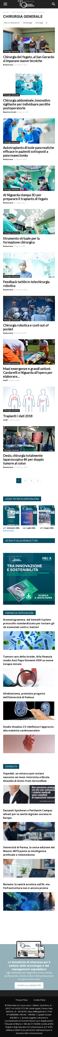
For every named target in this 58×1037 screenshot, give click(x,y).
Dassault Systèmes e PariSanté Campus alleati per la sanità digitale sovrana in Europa (27, 814)
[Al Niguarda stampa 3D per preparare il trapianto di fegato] (29, 178)
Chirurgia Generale (11, 51)
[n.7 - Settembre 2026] (11, 516)
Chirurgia (39, 22)
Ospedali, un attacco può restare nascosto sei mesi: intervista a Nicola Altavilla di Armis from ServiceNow (26, 777)
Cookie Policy (39, 1000)
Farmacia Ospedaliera (19, 612)
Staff (5, 380)
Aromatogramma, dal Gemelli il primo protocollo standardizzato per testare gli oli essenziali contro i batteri (28, 623)
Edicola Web (8, 531)
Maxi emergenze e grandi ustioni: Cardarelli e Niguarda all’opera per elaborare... (27, 372)
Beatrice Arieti (9, 112)
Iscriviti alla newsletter (21, 540)
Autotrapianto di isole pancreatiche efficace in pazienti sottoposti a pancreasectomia (28, 151)
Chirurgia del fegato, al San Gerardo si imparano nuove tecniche (28, 59)
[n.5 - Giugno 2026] (47, 516)
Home (6, 12)
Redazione (8, 65)
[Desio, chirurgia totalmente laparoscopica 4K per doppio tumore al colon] (29, 438)
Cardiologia (27, 22)
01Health (11, 766)
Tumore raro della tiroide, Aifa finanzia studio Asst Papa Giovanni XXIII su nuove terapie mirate (28, 660)
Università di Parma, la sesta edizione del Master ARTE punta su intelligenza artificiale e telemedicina (29, 851)
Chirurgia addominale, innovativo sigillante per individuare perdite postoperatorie (26, 104)
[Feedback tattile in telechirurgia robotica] (29, 265)
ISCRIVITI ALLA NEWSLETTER (29, 985)
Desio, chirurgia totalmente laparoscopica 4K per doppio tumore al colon (23, 459)
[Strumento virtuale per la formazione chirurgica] (29, 221)
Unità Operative (18, 12)
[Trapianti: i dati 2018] (29, 399)
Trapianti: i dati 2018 (17, 416)
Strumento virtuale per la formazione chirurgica (21, 240)
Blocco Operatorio (12, 22)
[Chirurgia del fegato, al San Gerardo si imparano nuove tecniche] (29, 40)
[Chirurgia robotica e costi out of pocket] (29, 308)
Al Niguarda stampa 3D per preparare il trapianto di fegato (25, 197)
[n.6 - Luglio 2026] (29, 516)
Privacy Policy (22, 1000)
